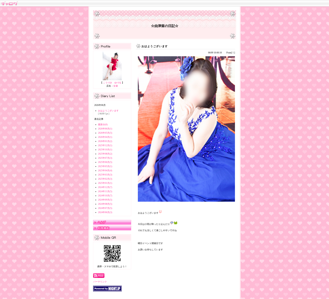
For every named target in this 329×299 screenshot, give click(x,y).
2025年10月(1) (105, 149)
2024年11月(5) (105, 191)
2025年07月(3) (105, 158)
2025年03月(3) (105, 174)
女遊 (115, 86)
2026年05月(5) (105, 133)
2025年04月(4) (105, 170)
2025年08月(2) (105, 153)
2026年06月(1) (105, 128)
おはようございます (108, 110)
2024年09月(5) (105, 199)
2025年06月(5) (105, 162)
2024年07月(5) (105, 208)
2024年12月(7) (105, 187)
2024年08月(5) (105, 204)
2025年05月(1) (105, 166)
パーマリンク (100, 281)
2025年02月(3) (105, 179)
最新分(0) (103, 124)
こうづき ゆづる (112, 82)
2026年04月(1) (105, 137)
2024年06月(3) (105, 212)
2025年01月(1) (105, 183)
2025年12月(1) (105, 145)
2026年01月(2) (105, 141)
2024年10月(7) (105, 195)
